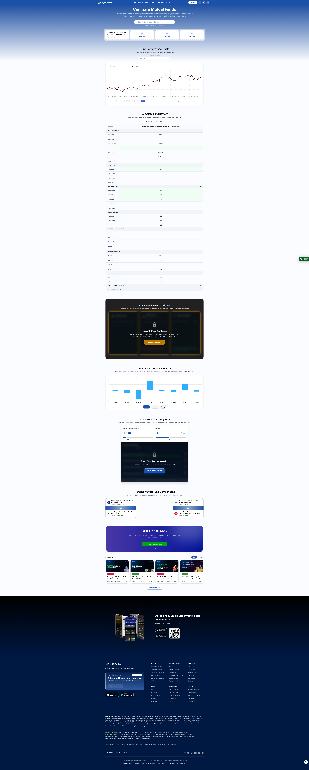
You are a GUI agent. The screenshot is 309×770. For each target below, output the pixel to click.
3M (116, 101)
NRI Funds (153, 681)
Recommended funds (156, 666)
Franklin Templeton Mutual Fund (155, 736)
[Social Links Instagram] (199, 753)
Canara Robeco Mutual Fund (164, 734)
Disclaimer (191, 698)
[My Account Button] (208, 2)
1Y (132, 101)
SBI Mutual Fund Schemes (125, 738)
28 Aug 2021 (178, 101)
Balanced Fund (149, 744)
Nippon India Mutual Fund (142, 738)
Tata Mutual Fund (189, 736)
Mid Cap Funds (171, 744)
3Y (137, 101)
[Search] (199, 2)
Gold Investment (174, 678)
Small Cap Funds (160, 744)
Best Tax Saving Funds (157, 678)
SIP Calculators (173, 689)
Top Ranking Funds (156, 669)
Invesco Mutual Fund (180, 734)
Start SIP (171, 666)
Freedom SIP (173, 672)
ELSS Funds (130, 744)
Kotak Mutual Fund (110, 738)
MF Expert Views (155, 695)
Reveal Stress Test (154, 342)
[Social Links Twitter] (192, 753)
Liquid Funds (139, 744)
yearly (163, 407)
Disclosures (191, 701)
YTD (127, 101)
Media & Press (192, 672)
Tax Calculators (173, 692)
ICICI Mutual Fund (124, 732)
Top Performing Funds (157, 672)
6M (121, 101)
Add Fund (142, 36)
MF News (153, 698)
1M (110, 101)
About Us (191, 666)
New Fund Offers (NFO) (176, 675)
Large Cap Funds (120, 744)
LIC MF (190, 734)
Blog (151, 689)
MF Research (154, 692)
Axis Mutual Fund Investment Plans (133, 736)
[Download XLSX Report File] (161, 121)
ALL (148, 101)
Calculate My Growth (154, 471)
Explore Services (114, 686)
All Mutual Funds (155, 675)
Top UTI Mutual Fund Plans (174, 736)
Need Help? (193, 2)
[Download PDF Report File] (156, 121)
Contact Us (191, 678)
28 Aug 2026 (193, 101)
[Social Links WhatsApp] (203, 753)
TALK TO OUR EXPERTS (154, 544)
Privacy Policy (192, 692)
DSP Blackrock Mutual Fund (113, 736)
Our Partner (191, 669)
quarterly (155, 407)
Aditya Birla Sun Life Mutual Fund (144, 734)
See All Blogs (153, 587)
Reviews (171, 701)
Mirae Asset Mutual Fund (112, 734)
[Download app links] (161, 630)
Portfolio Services (174, 681)
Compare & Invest (174, 695)
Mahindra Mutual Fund (164, 732)
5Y (143, 101)
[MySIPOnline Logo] (105, 2)
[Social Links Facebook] (185, 753)
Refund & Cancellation (194, 695)
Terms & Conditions (194, 689)
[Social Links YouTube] (195, 753)
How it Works (173, 698)
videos (200, 557)
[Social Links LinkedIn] (188, 753)
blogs (194, 557)
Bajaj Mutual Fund (137, 732)
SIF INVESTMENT (174, 669)
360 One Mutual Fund (150, 732)
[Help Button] (306, 762)
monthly (146, 407)
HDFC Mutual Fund (127, 734)
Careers (190, 681)
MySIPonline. (117, 753)
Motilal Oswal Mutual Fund (181, 732)
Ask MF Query (192, 675)
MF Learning (154, 701)
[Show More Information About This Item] (118, 130)
